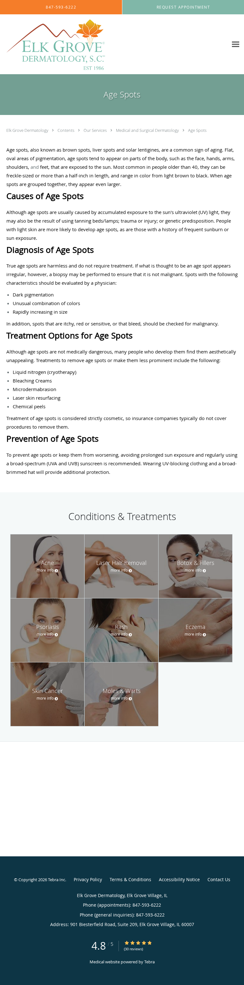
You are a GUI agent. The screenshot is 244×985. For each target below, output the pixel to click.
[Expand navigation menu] (235, 44)
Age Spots (197, 130)
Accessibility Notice (179, 879)
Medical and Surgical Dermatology (148, 130)
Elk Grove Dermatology (27, 130)
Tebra (149, 962)
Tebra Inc (56, 879)
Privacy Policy (88, 879)
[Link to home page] (75, 44)
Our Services (96, 130)
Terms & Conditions (130, 879)
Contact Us (218, 879)
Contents (66, 130)
